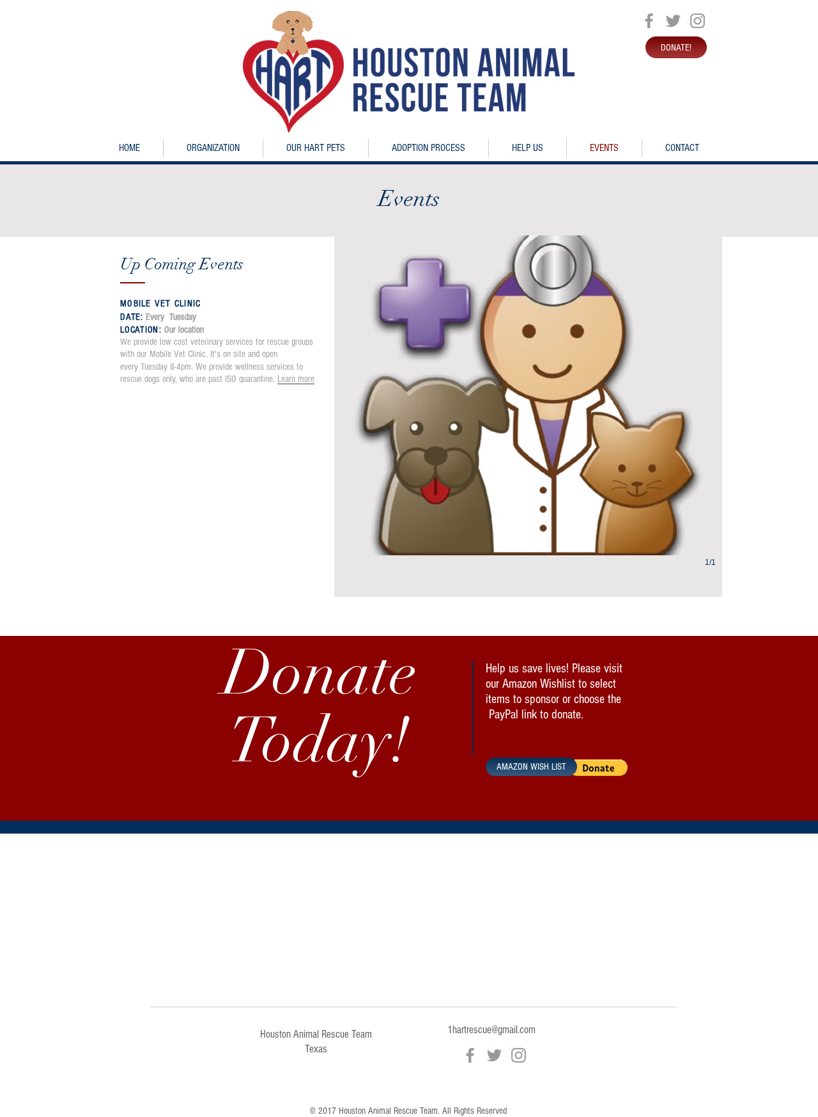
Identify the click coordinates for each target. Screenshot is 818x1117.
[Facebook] (649, 21)
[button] (528, 414)
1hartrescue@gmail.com (491, 1030)
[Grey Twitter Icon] (673, 21)
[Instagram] (697, 21)
